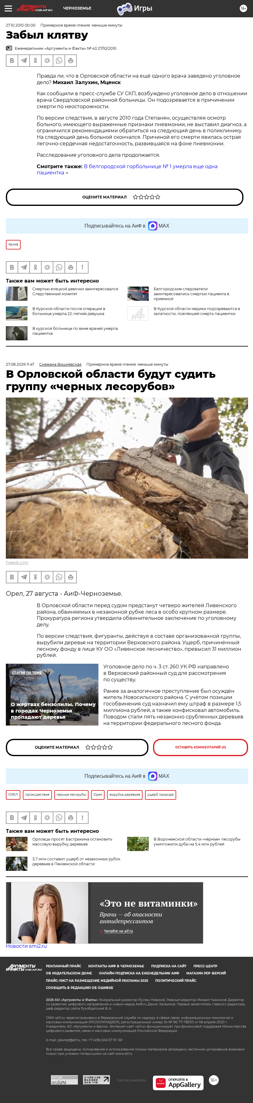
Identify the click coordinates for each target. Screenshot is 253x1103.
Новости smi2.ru (26, 946)
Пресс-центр (205, 966)
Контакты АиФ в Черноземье (116, 966)
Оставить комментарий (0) (200, 747)
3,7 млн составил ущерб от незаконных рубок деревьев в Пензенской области (76, 861)
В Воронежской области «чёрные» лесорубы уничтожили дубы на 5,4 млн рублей (197, 841)
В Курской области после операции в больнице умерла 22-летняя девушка (68, 311)
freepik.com (17, 562)
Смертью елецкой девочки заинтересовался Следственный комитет (75, 291)
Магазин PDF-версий (206, 973)
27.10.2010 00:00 (20, 25)
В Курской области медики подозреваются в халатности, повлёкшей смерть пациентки (197, 311)
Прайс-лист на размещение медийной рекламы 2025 (97, 981)
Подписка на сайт (168, 966)
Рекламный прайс (63, 966)
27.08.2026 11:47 (20, 364)
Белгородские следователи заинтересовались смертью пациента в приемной (191, 294)
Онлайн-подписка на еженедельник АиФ (139, 973)
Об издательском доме (69, 973)
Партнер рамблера (131, 1080)
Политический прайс (175, 981)
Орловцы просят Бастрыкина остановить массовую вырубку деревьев (72, 841)
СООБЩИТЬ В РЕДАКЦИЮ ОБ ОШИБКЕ (79, 988)
